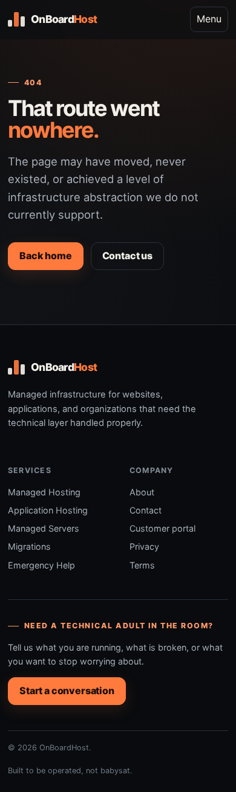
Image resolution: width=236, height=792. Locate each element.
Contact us (127, 256)
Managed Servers (43, 528)
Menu (209, 19)
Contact (145, 510)
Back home (45, 256)
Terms (142, 565)
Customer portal (162, 528)
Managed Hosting (44, 492)
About (141, 492)
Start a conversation (66, 690)
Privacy (144, 546)
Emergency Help (41, 565)
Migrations (29, 546)
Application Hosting (48, 510)
